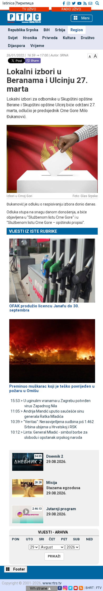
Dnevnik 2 (54, 456)
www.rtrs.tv (52, 583)
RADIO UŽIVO (71, 9)
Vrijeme (37, 46)
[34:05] (27, 462)
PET (64, 539)
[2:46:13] (27, 514)
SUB (76, 539)
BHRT (90, 588)
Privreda (50, 38)
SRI (41, 539)
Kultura (69, 38)
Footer (18, 569)
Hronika (30, 38)
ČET (52, 539)
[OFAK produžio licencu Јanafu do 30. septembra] (52, 268)
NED (89, 539)
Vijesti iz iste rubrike (33, 231)
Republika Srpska (23, 30)
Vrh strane (39, 588)
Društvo (88, 38)
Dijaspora (16, 46)
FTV (99, 588)
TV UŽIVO (29, 9)
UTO (29, 539)
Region (77, 30)
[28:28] (27, 488)
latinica (9, 3)
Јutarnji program (61, 509)
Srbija (60, 30)
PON (15, 539)
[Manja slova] (89, 56)
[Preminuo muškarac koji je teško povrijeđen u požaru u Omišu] (52, 349)
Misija (51, 483)
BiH (47, 30)
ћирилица (25, 3)
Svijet (13, 38)
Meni (85, 18)
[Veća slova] (95, 56)
